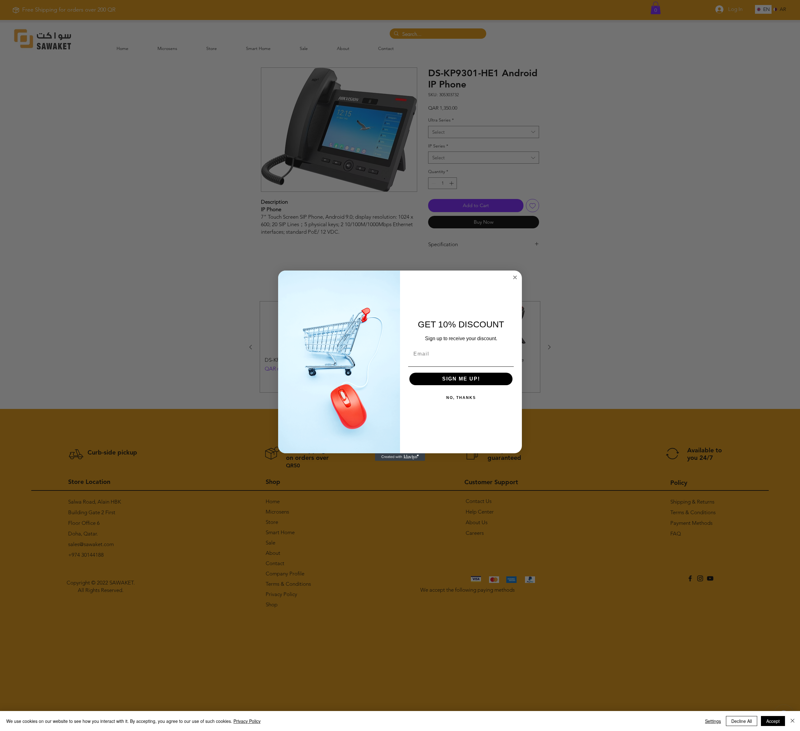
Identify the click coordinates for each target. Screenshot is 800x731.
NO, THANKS (461, 397)
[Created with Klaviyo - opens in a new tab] (400, 457)
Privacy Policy (247, 721)
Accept (773, 721)
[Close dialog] (515, 277)
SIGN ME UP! (461, 378)
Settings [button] (713, 721)
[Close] (792, 721)
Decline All (741, 721)
